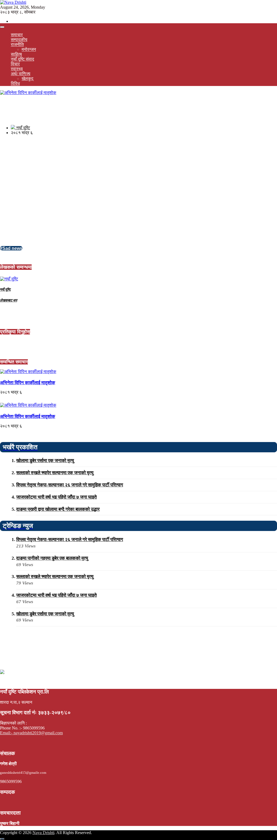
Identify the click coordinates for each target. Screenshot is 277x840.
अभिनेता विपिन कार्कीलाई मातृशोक (27, 382)
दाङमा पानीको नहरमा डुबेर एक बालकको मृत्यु (52, 558)
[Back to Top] (2, 839)
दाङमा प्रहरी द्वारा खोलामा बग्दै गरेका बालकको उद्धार (58, 509)
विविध (15, 83)
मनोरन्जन (29, 49)
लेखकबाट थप (8, 300)
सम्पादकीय (19, 39)
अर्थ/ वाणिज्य (20, 73)
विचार (15, 64)
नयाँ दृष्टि (22, 127)
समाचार (17, 34)
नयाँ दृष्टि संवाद (22, 59)
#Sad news (11, 248)
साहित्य (16, 54)
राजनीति (17, 44)
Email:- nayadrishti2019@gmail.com (31, 733)
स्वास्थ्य (17, 69)
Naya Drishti (43, 832)
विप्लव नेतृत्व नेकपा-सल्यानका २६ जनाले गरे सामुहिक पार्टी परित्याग (69, 484)
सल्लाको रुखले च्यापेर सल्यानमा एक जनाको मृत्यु (54, 472)
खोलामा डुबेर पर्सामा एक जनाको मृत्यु (45, 460)
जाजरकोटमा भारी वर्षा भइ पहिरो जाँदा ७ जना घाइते (56, 497)
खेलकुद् (27, 78)
